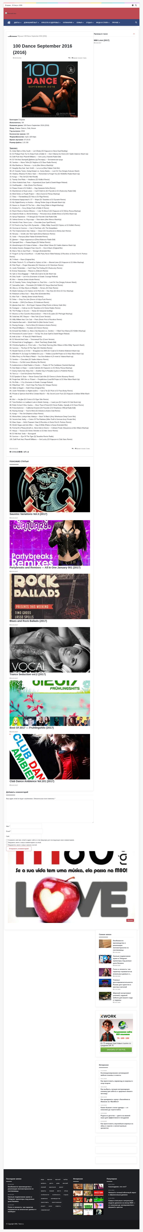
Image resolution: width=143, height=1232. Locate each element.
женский (65, 1183)
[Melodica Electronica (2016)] (98, 1212)
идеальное (52, 1187)
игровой (43, 1187)
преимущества (55, 1198)
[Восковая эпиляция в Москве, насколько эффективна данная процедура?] (78, 1212)
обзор (66, 1191)
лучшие (51, 1191)
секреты (58, 1206)
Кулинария (67, 22)
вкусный (57, 1179)
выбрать (43, 1183)
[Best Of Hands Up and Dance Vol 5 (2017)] (78, 1193)
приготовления (56, 1202)
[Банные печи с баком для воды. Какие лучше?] (78, 1186)
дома (58, 1183)
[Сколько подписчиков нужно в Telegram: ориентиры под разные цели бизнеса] (105, 959)
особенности (45, 1195)
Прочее (115, 22)
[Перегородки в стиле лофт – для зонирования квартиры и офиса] (78, 1205)
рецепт (43, 1206)
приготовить (45, 1202)
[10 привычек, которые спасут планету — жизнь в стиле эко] (88, 1193)
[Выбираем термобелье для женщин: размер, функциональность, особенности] (98, 1186)
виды (42, 1179)
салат (50, 1206)
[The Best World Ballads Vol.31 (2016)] (98, 1193)
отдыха (66, 1195)
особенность (56, 1195)
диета (51, 1183)
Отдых (89, 22)
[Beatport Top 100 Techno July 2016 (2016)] (98, 1199)
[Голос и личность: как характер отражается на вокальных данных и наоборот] (105, 972)
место (59, 1191)
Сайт (7, 836)
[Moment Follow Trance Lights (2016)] (98, 1205)
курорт (61, 1187)
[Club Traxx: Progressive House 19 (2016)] (88, 1205)
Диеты (17, 22)
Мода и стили (102, 22)
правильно (44, 1198)
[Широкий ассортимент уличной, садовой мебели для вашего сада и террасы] (105, 996)
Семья (79, 22)
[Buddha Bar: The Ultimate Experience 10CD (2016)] (78, 1199)
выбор (66, 1179)
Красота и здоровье (50, 22)
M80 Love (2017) (101, 40)
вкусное (49, 1179)
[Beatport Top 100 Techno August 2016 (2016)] (88, 1199)
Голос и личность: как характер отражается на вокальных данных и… (122, 971)
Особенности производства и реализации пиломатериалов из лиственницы (121, 945)
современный (45, 1210)
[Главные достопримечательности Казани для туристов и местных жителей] (105, 983)
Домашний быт (30, 22)
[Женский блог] (10, 13)
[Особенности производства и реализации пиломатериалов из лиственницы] (105, 944)
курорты (43, 1191)
